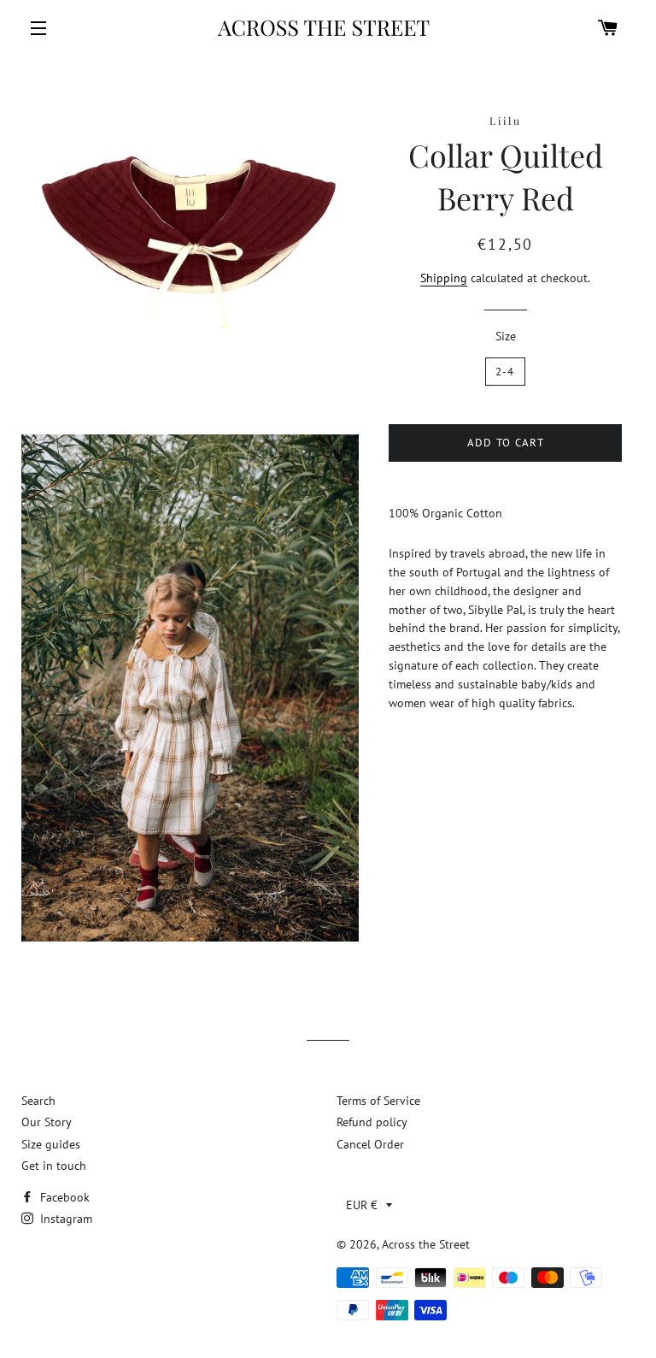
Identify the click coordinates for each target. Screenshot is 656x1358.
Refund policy (372, 1122)
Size (505, 336)
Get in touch (53, 1165)
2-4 (505, 371)
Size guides (50, 1144)
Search (38, 1100)
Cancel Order (370, 1144)
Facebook (63, 1197)
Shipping (443, 278)
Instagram (64, 1218)
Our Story (46, 1122)
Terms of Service (378, 1100)
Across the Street (426, 1244)
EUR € (362, 1205)
